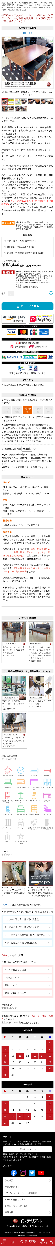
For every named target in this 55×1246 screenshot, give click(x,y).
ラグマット (47, 814)
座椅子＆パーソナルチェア (34, 829)
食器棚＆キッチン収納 (8, 801)
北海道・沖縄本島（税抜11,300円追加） (25, 253)
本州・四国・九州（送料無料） (21, 241)
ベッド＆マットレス (21, 815)
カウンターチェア (34, 801)
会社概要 (9, 1180)
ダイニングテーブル (34, 788)
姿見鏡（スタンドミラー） (47, 829)
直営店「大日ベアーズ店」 (17, 1206)
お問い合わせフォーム (27, 1149)
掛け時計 (21, 775)
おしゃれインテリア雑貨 (21, 842)
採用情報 (9, 1212)
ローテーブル (47, 775)
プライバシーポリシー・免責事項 (21, 1193)
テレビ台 (8, 787)
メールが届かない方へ (15, 1199)
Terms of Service (27, 1235)
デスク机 (47, 801)
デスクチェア (7, 814)
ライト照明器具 (7, 775)
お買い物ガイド (12, 1187)
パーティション (7, 828)
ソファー (34, 775)
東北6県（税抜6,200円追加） (20, 247)
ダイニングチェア (47, 787)
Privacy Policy (46, 1232)
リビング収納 (21, 787)
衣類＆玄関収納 (34, 814)
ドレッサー (21, 828)
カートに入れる (30, 306)
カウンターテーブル (21, 801)
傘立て (8, 841)
